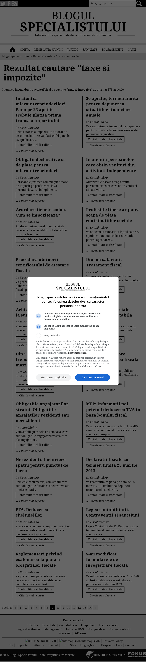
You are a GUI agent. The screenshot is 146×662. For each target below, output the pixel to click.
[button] (73, 335)
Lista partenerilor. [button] (77, 353)
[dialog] (73, 331)
